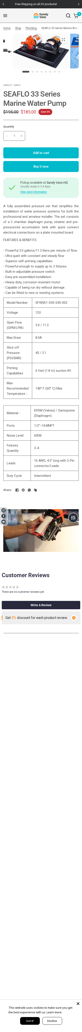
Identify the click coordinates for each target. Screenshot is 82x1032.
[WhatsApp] (29, 490)
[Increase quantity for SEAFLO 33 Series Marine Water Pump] (21, 136)
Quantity (8, 126)
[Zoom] (63, 39)
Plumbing (31, 28)
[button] (41, 605)
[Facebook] (17, 490)
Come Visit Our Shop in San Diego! (42, 4)
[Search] (68, 15)
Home (6, 28)
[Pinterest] (23, 490)
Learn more (54, 1012)
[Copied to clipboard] (35, 490)
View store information (33, 192)
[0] (75, 15)
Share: (7, 490)
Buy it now (41, 166)
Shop (18, 28)
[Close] (78, 1003)
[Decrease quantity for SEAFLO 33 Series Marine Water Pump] (6, 136)
